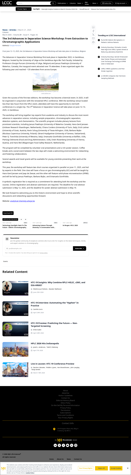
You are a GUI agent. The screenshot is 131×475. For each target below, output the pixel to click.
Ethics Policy (65, 403)
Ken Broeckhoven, (63, 367)
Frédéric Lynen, (51, 367)
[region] (65, 468)
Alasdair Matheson (55, 289)
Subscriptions (65, 413)
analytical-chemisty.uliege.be (22, 201)
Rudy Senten (36, 369)
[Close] (127, 468)
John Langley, (75, 367)
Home (51, 459)
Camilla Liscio (37, 309)
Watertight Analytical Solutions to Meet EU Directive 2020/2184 (59, 9)
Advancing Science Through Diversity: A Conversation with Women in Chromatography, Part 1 (45, 226)
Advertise (65, 393)
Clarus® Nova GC (84, 9)
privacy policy (43, 253)
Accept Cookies (116, 468)
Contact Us (65, 398)
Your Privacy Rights (65, 418)
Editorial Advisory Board (65, 400)
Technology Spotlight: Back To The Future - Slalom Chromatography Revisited (14, 226)
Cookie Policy (30, 473)
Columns (73, 3)
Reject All (101, 468)
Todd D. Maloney (52, 347)
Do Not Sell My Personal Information (65, 405)
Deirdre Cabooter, (39, 367)
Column (5, 32)
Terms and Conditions (65, 415)
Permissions (65, 410)
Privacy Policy (65, 408)
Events (5, 261)
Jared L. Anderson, (39, 347)
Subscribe (78, 248)
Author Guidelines (66, 395)
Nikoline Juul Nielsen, (40, 289)
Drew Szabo (37, 330)
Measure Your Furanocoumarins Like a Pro (103, 9)
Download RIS (8, 213)
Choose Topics (22, 9)
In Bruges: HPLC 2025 (70, 225)
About (65, 390)
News (79, 3)
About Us (60, 459)
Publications (62, 3)
